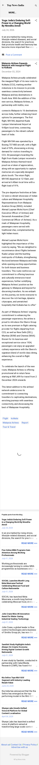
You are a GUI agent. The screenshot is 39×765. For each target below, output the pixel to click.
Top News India (15, 5)
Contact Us (16, 744)
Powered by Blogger (19, 754)
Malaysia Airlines (11, 422)
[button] (36, 20)
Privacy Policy (30, 744)
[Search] (36, 6)
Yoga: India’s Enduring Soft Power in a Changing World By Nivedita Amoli (16, 23)
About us (5, 744)
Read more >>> (29, 543)
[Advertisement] (19, 493)
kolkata (14, 418)
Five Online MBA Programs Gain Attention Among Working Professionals (16, 552)
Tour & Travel (9, 427)
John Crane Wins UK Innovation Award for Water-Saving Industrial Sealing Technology (16, 616)
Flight (5, 418)
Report (25, 422)
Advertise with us (19, 747)
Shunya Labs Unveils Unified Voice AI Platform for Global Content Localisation (14, 710)
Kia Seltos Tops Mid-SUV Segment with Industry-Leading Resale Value (16, 680)
